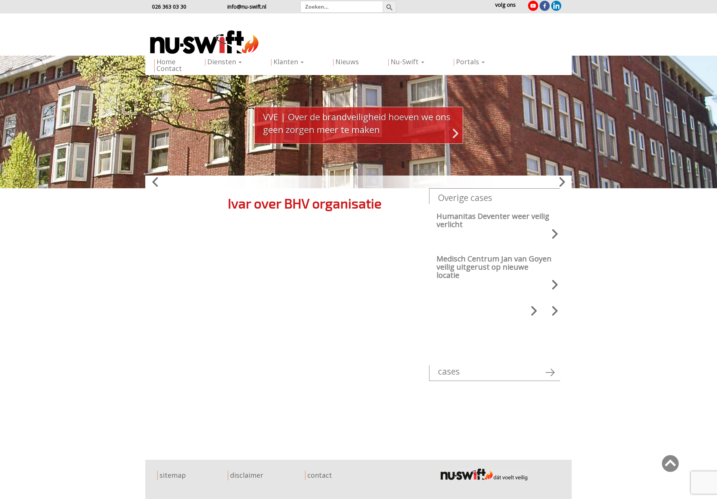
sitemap (172, 475)
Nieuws (347, 61)
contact (319, 475)
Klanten (286, 61)
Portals (468, 61)
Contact (169, 68)
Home (166, 61)
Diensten (222, 61)
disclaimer (246, 475)
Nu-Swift (405, 61)
